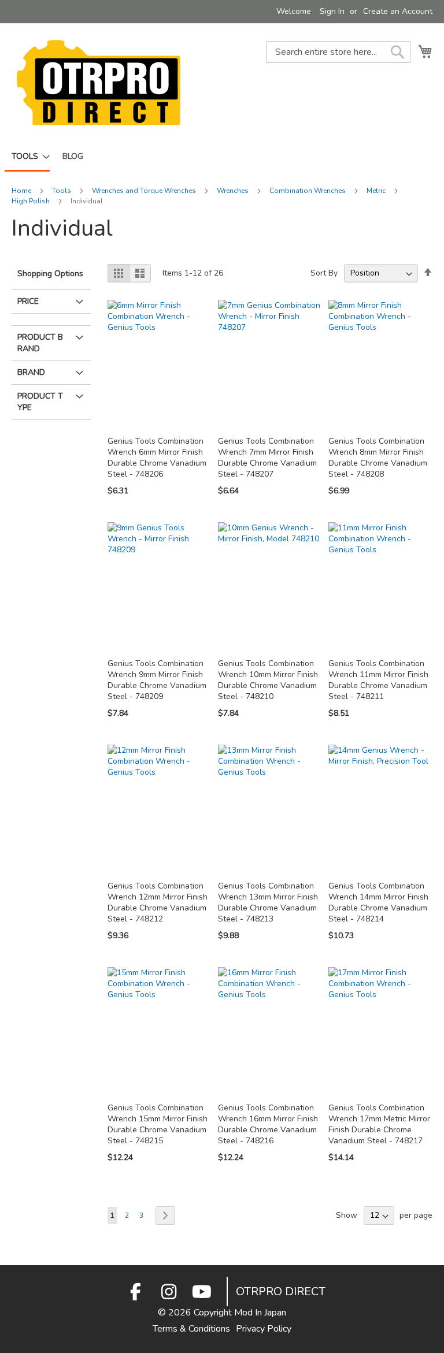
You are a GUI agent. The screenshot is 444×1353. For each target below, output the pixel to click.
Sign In (332, 11)
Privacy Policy (263, 1328)
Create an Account (397, 11)
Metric (377, 190)
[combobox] (338, 52)
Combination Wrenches (308, 190)
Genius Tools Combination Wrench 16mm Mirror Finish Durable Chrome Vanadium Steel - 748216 (268, 1124)
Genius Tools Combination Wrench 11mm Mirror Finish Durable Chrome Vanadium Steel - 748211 (378, 680)
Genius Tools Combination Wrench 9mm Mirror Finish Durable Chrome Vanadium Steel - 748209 (157, 680)
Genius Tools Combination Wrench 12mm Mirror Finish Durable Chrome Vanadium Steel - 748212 (158, 902)
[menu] (222, 157)
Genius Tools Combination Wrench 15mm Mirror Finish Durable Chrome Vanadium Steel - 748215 (158, 1124)
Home (22, 190)
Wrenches (233, 190)
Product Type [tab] (40, 402)
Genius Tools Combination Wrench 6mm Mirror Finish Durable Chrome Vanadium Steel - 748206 (157, 458)
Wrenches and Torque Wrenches (145, 190)
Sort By (324, 272)
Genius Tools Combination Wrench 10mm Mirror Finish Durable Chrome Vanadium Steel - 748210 (268, 680)
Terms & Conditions (191, 1328)
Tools (62, 190)
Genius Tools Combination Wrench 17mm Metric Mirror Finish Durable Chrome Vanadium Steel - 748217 (379, 1124)
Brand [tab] (31, 372)
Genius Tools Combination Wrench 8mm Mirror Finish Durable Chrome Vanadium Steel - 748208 (377, 458)
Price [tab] (28, 301)
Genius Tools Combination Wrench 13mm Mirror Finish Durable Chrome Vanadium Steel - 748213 (268, 902)
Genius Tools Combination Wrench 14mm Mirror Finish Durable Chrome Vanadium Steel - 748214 (378, 902)
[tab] (51, 316)
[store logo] (98, 82)
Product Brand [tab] (40, 343)
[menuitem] (27, 157)
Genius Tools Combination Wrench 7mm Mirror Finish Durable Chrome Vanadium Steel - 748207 (267, 458)
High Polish (31, 201)
